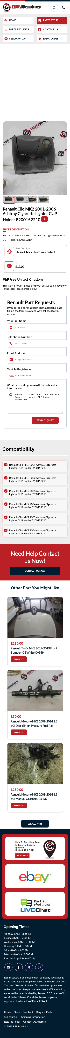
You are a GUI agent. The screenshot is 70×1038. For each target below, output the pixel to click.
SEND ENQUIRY (45, 420)
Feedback (28, 1012)
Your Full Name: (17, 321)
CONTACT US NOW (35, 570)
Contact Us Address (34, 1021)
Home (7, 1012)
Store (17, 1012)
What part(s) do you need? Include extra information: (32, 387)
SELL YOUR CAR (17, 38)
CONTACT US (50, 29)
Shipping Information (33, 1016)
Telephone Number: (19, 337)
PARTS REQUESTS (19, 29)
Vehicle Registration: (20, 369)
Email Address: (16, 353)
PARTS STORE (50, 20)
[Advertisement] (35, 81)
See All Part (35, 823)
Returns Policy (12, 1021)
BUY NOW (18, 659)
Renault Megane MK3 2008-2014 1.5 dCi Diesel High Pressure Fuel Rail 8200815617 (34, 723)
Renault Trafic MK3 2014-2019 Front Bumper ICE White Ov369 (34, 650)
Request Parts (44, 1012)
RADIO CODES (50, 38)
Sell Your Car (11, 1016)
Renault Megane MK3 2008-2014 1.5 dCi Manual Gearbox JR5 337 (34, 796)
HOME (12, 20)
